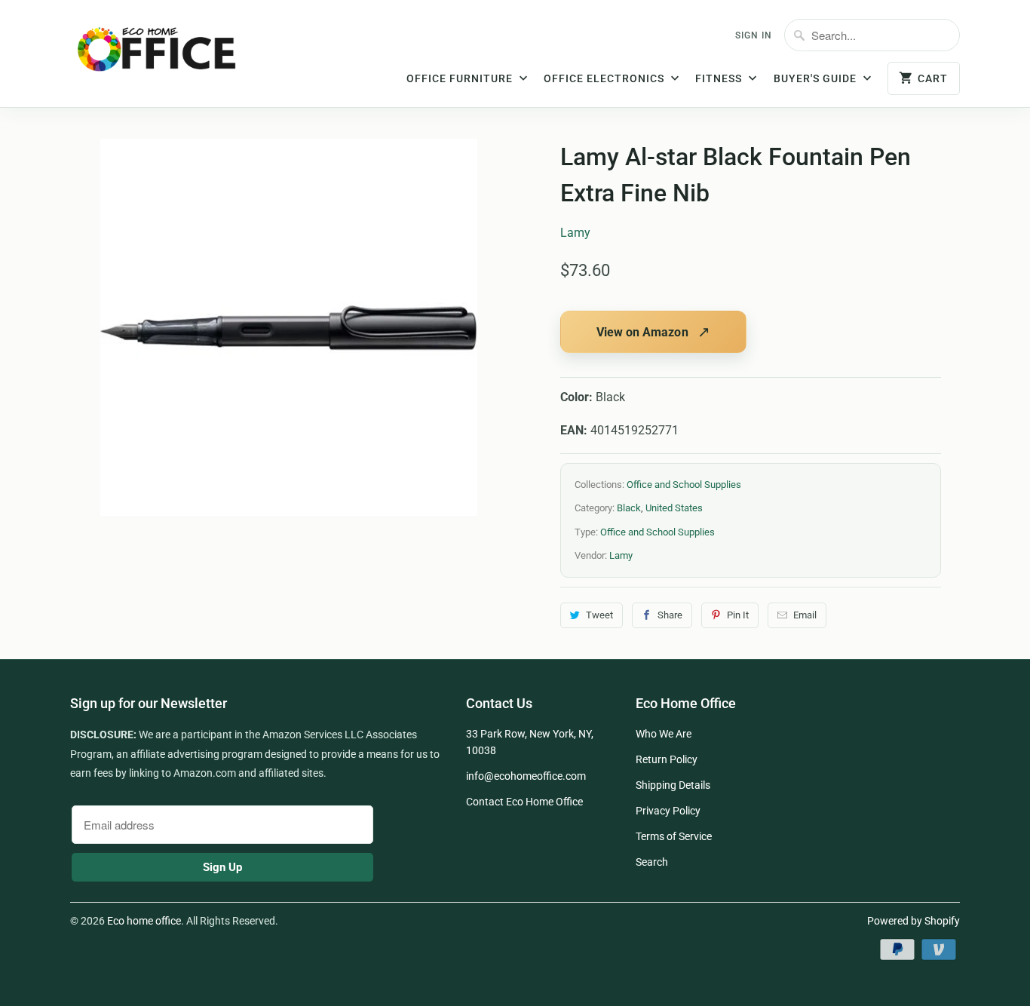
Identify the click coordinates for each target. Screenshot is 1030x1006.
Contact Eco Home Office (524, 802)
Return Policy (666, 759)
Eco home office (144, 921)
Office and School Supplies (684, 484)
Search (652, 862)
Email (805, 615)
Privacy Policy (668, 811)
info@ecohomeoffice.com (526, 776)
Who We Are (663, 734)
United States (674, 508)
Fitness (720, 78)
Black (629, 508)
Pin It (738, 615)
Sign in (753, 35)
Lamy (575, 232)
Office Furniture (461, 78)
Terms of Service (674, 836)
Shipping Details (673, 785)
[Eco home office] (172, 55)
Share (670, 615)
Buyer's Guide (817, 78)
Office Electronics (605, 78)
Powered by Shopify (913, 921)
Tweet (599, 615)
